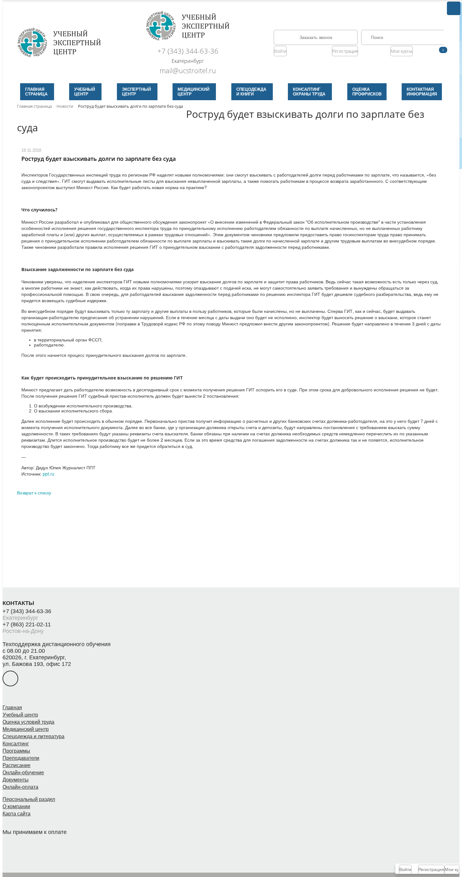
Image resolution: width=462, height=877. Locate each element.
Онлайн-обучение (23, 772)
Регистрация (345, 51)
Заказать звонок (316, 37)
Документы (16, 779)
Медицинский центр (26, 729)
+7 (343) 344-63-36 (187, 51)
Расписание (16, 765)
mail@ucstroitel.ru (188, 70)
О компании (16, 806)
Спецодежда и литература (33, 736)
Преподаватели (21, 758)
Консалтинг (16, 743)
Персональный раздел (29, 799)
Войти (280, 51)
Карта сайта (16, 813)
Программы (16, 751)
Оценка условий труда (28, 722)
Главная (12, 707)
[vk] (10, 678)
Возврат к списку (34, 492)
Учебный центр (20, 714)
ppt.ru (48, 474)
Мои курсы (401, 51)
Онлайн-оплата (20, 787)
